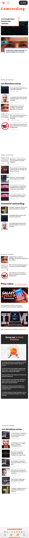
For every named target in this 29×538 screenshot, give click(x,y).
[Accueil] (3, 3)
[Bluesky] (22, 532)
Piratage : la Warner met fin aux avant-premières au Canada (18, 208)
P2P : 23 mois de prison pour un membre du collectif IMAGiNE (18, 116)
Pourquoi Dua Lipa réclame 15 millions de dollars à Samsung (14, 375)
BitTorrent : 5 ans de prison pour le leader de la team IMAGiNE (18, 160)
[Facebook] (14, 532)
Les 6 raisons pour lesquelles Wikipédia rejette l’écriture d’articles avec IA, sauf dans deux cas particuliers (13, 381)
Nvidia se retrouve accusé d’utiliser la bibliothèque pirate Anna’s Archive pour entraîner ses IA (13, 387)
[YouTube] (5, 532)
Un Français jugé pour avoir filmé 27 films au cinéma (18, 195)
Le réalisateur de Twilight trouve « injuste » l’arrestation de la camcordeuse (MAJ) (18, 444)
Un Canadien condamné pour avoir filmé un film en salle (18, 462)
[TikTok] (7, 532)
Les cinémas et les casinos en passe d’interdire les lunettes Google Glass (18, 126)
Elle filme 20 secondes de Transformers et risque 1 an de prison (19, 471)
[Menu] (8, 3)
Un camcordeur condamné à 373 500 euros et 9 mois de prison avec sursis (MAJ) (18, 187)
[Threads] (24, 532)
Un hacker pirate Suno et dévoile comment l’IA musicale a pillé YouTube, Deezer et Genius (14, 363)
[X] (10, 532)
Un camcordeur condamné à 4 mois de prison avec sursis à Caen (18, 435)
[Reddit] (17, 532)
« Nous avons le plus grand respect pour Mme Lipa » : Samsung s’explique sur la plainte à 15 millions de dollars (14, 370)
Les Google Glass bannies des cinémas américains (7, 21)
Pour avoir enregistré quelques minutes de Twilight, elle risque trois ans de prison (18, 453)
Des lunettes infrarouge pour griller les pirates (18, 479)
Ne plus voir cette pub (7, 80)
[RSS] (19, 532)
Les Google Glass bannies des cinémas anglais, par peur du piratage (18, 98)
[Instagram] (12, 532)
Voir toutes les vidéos (21, 284)
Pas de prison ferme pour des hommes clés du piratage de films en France (18, 169)
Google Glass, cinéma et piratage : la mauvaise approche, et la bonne (16, 51)
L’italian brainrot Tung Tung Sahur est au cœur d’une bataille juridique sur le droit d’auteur (14, 393)
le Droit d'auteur (17, 338)
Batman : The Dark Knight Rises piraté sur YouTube (17, 178)
